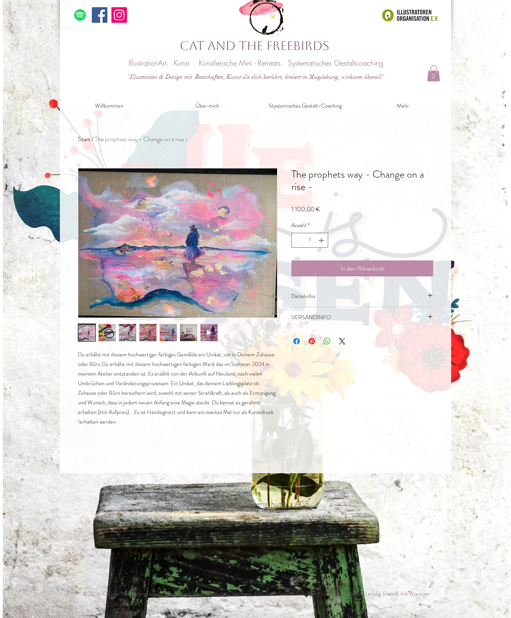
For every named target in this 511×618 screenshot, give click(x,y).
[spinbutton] (310, 240)
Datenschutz (265, 504)
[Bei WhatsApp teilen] (327, 341)
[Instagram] (119, 15)
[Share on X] (342, 341)
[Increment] (322, 240)
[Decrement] (298, 240)
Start (84, 139)
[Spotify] (80, 15)
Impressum (217, 504)
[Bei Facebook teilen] (296, 341)
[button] (433, 73)
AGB (303, 504)
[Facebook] (99, 15)
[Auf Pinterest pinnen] (312, 341)
